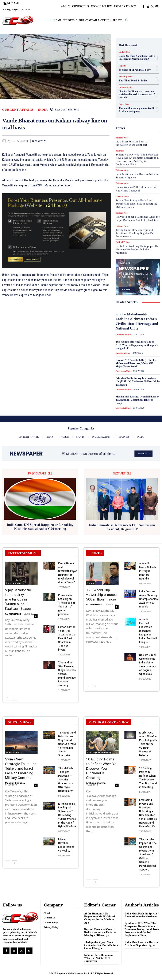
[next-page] (14, 697)
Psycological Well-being (99, 752)
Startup (132, 168)
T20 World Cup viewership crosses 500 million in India (101, 594)
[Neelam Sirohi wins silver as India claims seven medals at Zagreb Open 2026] (130, 657)
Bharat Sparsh (129, 66)
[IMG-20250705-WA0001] (56, 230)
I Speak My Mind (139, 115)
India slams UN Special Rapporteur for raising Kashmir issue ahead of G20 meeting (40, 526)
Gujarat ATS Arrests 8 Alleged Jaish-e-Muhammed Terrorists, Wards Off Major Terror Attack (136, 363)
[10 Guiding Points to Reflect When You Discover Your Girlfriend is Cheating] (102, 742)
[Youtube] (157, 6)
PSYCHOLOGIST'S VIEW (109, 722)
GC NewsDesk (20, 141)
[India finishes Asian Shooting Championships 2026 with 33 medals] (130, 594)
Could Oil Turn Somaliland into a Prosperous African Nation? (137, 57)
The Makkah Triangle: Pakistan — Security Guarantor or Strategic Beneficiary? (65, 779)
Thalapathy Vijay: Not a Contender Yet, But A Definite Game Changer (101, 945)
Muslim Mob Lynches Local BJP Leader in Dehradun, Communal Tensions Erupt (137, 400)
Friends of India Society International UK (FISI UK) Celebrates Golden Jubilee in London (138, 381)
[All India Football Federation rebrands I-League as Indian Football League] (130, 622)
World (144, 180)
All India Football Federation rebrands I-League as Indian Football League (148, 631)
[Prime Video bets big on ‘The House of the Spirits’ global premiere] (49, 597)
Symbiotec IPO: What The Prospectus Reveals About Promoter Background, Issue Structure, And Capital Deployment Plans (142, 929)
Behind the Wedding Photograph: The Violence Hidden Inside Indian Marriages (137, 249)
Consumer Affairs (137, 74)
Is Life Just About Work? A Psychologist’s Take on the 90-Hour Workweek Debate (148, 744)
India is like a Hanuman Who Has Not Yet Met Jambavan (98, 958)
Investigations (132, 131)
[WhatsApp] (105, 141)
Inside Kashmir (135, 127)
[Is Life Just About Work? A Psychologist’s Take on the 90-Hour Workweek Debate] (130, 735)
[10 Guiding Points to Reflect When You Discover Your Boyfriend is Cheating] (130, 770)
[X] (152, 6)
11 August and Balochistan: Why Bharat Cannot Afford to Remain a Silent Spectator (67, 744)
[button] (126, 20)
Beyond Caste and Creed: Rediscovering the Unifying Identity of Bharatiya (100, 932)
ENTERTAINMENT (23, 553)
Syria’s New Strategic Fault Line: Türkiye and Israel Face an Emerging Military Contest (136, 204)
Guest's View (139, 112)
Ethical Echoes (123, 242)
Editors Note (124, 52)
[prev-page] (7, 697)
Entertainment (13, 583)
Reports (128, 149)
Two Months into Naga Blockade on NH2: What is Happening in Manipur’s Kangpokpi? (137, 345)
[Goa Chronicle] (18, 20)
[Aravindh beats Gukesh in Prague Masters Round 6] (130, 566)
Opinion (140, 138)
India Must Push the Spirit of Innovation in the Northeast (141, 915)
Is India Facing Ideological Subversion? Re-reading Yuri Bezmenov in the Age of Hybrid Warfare (67, 815)
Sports (90, 583)
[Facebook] (143, 6)
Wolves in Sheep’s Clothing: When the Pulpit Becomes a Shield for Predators (138, 218)
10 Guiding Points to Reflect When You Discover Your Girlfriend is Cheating (102, 768)
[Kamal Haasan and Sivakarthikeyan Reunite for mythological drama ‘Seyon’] (49, 566)
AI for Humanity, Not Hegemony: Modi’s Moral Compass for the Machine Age (99, 918)
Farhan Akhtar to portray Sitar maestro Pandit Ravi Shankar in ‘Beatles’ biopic (66, 638)
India (43, 109)
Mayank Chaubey (15, 782)
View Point (129, 180)
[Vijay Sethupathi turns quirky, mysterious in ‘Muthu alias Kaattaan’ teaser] (21, 573)
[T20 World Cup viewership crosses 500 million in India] (102, 573)
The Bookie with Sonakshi (144, 176)
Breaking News (135, 70)
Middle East (141, 134)
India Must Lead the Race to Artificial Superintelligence (141, 944)
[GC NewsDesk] (4, 141)
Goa (127, 104)
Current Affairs (18, 109)
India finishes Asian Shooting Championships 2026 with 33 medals (148, 599)
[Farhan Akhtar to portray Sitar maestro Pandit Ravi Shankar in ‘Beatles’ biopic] (49, 629)
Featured (131, 100)
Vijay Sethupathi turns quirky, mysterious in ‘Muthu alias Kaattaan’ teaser (18, 599)
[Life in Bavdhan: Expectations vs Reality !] (49, 841)
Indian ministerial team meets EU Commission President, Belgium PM (122, 527)
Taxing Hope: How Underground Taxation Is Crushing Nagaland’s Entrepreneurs (134, 233)
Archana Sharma (96, 782)
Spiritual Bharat (136, 165)
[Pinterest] (95, 141)
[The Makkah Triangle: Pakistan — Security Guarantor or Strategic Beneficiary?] (49, 770)
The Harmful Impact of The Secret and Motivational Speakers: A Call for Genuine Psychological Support (148, 854)
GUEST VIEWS (19, 722)
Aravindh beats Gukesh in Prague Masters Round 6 (147, 571)
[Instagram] (148, 6)
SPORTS (95, 553)
